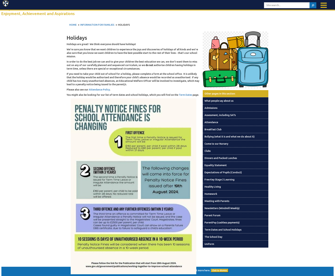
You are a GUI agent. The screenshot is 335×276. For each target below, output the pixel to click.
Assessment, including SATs (220, 115)
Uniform (209, 244)
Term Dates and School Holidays (222, 229)
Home (73, 24)
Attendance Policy (99, 89)
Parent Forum (212, 215)
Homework (210, 194)
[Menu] (323, 5)
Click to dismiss (219, 270)
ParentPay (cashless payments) (222, 222)
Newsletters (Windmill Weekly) (222, 208)
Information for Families (97, 24)
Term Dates (185, 94)
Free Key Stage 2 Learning (219, 179)
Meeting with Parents (216, 201)
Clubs (207, 151)
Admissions (210, 108)
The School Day (213, 236)
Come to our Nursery (216, 143)
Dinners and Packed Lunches (220, 158)
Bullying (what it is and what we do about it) (229, 136)
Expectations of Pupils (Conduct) (223, 172)
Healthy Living (212, 186)
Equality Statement (215, 165)
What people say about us (218, 100)
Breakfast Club (212, 129)
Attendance (211, 122)
